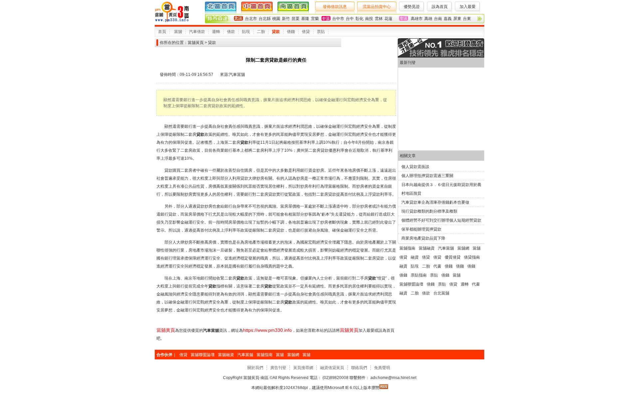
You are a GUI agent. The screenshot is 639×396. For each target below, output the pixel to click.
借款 (231, 31)
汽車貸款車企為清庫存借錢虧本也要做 (435, 202)
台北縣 (265, 18)
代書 (437, 266)
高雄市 (417, 18)
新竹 (286, 18)
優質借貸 (453, 257)
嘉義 (448, 18)
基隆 (305, 18)
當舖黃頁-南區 (256, 377)
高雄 (428, 18)
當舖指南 (407, 248)
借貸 (306, 31)
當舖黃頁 (196, 42)
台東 (467, 18)
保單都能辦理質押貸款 (421, 229)
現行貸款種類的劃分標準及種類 (429, 211)
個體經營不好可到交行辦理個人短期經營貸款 (441, 220)
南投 (369, 18)
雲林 (379, 18)
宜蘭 (315, 18)
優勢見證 (412, 6)
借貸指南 (472, 257)
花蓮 (388, 18)
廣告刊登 (278, 367)
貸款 (276, 31)
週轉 (216, 31)
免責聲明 (382, 367)
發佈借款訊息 (335, 6)
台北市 (251, 18)
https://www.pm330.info (267, 330)
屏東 (457, 18)
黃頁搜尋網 (303, 367)
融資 (415, 257)
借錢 (291, 31)
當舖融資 (427, 248)
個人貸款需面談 (415, 166)
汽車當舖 (237, 74)
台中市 (338, 18)
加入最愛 (468, 6)
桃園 (276, 18)
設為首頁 (440, 6)
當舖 (178, 31)
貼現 (246, 31)
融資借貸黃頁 (332, 367)
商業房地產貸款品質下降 (423, 238)
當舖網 (463, 248)
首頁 (162, 31)
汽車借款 (197, 31)
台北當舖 (441, 293)
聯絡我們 (359, 367)
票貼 (321, 31)
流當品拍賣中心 (377, 6)
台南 (438, 18)
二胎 (261, 31)
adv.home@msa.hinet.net (392, 377)
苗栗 (296, 18)
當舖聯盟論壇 (411, 284)
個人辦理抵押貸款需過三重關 (427, 175)
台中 (350, 18)
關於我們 (255, 367)
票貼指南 (419, 275)
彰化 (359, 18)
